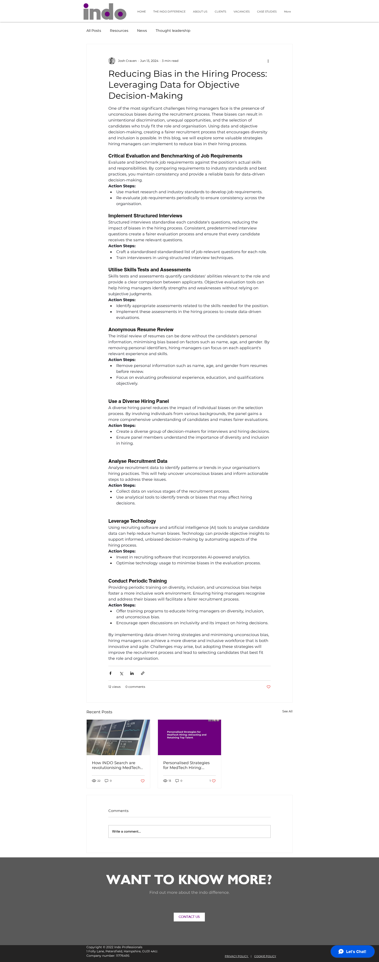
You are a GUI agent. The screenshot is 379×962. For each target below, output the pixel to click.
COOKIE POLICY (265, 956)
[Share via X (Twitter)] (121, 673)
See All (287, 711)
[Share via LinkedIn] (132, 673)
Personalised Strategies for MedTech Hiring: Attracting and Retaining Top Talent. (187, 765)
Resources (119, 31)
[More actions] (268, 60)
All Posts (93, 31)
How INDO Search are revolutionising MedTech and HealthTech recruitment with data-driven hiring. (116, 765)
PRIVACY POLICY (237, 956)
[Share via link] (143, 673)
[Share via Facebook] (110, 673)
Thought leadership (173, 31)
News (142, 31)
